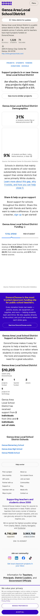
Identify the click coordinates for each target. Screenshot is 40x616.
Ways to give (6, 493)
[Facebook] (23, 558)
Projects (10, 63)
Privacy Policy (6, 601)
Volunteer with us (8, 490)
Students (20, 63)
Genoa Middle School (11, 453)
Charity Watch (14, 525)
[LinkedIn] (17, 558)
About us (23, 472)
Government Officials (20, 580)
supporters (11, 534)
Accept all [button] (20, 612)
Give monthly (6, 475)
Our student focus (26, 475)
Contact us (24, 493)
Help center (20, 464)
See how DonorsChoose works (20, 325)
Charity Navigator (28, 525)
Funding (28, 63)
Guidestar (21, 528)
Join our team (25, 479)
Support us (6, 486)
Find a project (7, 472)
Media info (24, 490)
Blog (21, 486)
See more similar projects (20, 96)
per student (29, 234)
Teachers (27, 575)
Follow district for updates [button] (21, 20)
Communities (24, 482)
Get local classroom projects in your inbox (20, 565)
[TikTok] (30, 558)
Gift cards (5, 479)
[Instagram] (10, 558)
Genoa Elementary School (13, 445)
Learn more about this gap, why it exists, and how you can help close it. (20, 184)
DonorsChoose (7, 3)
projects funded (29, 534)
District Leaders (23, 578)
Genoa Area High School (12, 449)
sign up (18, 214)
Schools (25, 66)
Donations (15, 66)
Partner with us (7, 482)
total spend (11, 234)
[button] (20, 606)
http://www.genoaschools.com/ (12, 53)
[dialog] (20, 600)
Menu (34, 3)
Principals (8, 578)
